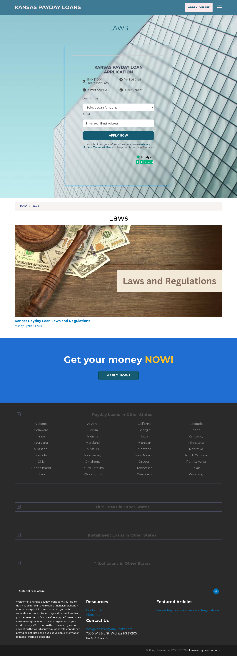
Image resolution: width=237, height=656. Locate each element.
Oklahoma (93, 461)
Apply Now (118, 135)
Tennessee (144, 468)
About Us (93, 614)
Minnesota (196, 443)
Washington (93, 474)
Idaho (196, 430)
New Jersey (92, 455)
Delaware (41, 430)
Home (23, 206)
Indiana (92, 436)
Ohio (41, 461)
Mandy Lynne (24, 326)
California (144, 424)
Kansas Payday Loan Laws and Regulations (187, 610)
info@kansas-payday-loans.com (109, 629)
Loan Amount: (92, 98)
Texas (196, 468)
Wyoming (196, 474)
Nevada (41, 455)
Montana (144, 449)
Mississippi (41, 449)
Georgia (144, 430)
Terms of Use (102, 147)
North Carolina (196, 455)
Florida (93, 430)
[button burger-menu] (219, 7)
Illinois (41, 436)
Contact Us (94, 610)
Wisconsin (144, 474)
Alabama (41, 424)
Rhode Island (41, 468)
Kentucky (196, 436)
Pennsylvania (196, 461)
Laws (35, 206)
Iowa (144, 436)
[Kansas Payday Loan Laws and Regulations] (118, 272)
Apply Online (199, 7)
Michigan (144, 443)
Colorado (196, 424)
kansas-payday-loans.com (205, 650)
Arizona (92, 424)
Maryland (93, 443)
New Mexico (144, 455)
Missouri (93, 449)
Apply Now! (118, 375)
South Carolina (93, 468)
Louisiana (41, 443)
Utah (41, 474)
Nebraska (196, 449)
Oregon (144, 461)
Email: (86, 114)
